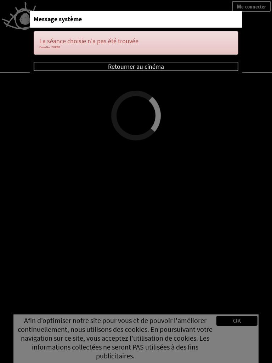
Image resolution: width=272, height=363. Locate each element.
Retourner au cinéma (136, 66)
